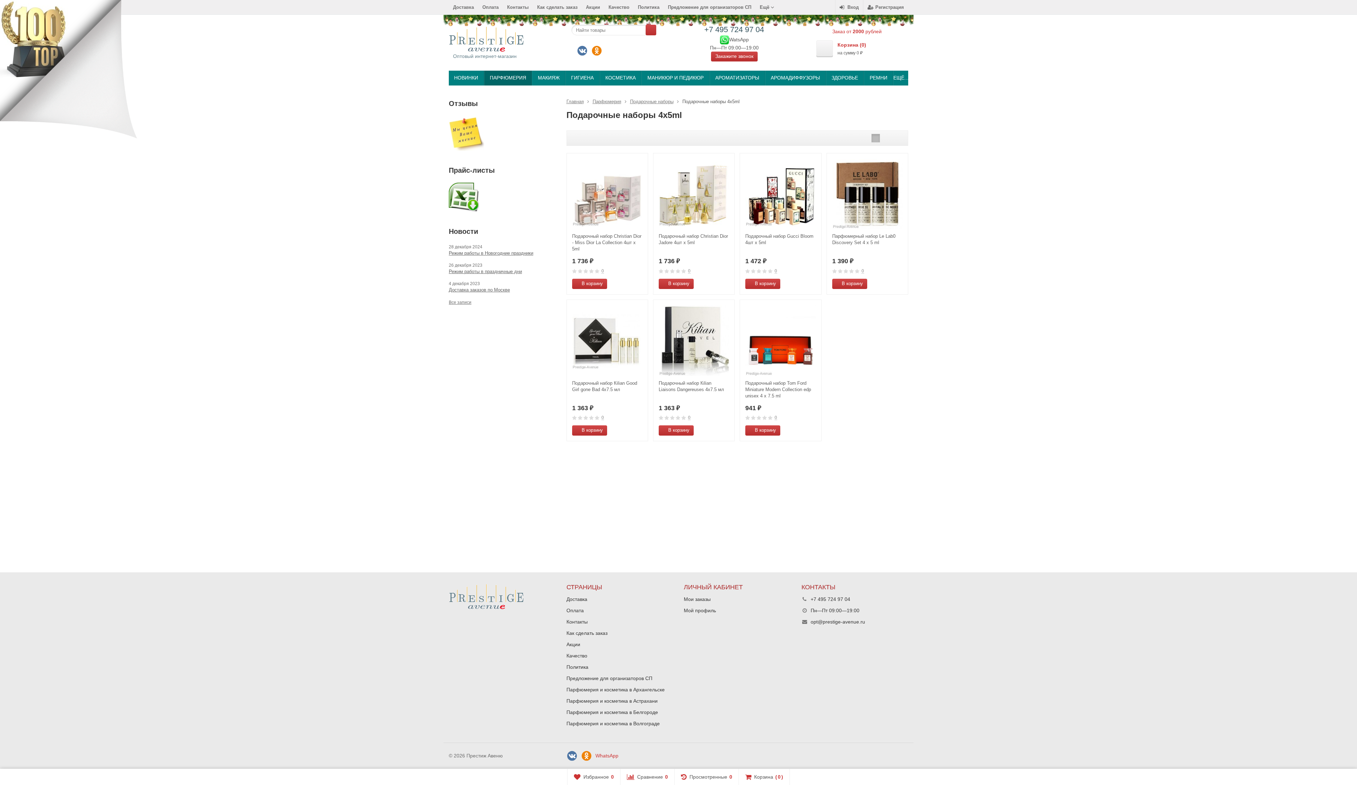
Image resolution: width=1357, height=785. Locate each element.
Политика (648, 7)
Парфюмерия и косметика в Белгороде (612, 712)
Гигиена (582, 78)
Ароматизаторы (737, 78)
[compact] (897, 138)
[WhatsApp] (724, 39)
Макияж (549, 78)
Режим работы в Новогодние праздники (491, 253)
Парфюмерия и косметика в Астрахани (612, 701)
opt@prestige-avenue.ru (838, 622)
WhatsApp (606, 756)
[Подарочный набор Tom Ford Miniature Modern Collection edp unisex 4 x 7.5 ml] (780, 340)
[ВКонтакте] (582, 51)
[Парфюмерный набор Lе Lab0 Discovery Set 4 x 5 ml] (867, 194)
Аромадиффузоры (795, 78)
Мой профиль (700, 610)
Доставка (463, 7)
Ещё (765, 7)
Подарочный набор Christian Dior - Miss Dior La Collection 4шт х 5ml (606, 243)
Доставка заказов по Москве (479, 290)
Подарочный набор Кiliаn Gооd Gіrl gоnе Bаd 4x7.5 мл (604, 386)
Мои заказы (697, 599)
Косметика (620, 78)
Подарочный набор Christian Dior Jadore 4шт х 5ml (693, 239)
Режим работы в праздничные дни (485, 271)
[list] (886, 138)
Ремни (878, 78)
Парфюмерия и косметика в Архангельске (615, 689)
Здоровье (845, 78)
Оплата (490, 7)
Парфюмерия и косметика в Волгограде (613, 723)
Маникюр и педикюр (675, 78)
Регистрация (889, 7)
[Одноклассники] (597, 51)
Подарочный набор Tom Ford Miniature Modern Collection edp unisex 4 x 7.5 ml (778, 389)
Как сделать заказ (557, 7)
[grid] (875, 138)
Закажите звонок (734, 56)
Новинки (466, 78)
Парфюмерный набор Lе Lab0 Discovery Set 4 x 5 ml (863, 239)
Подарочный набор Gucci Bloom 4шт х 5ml (779, 239)
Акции (593, 7)
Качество (619, 7)
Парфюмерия (508, 78)
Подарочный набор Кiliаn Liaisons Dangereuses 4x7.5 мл (691, 386)
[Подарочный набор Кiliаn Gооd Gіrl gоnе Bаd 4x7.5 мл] (607, 340)
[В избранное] (640, 284)
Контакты (518, 7)
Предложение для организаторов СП (709, 7)
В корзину (592, 283)
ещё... (900, 78)
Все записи (460, 302)
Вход (853, 7)
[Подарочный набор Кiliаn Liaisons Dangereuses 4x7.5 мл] (694, 340)
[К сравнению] (629, 284)
